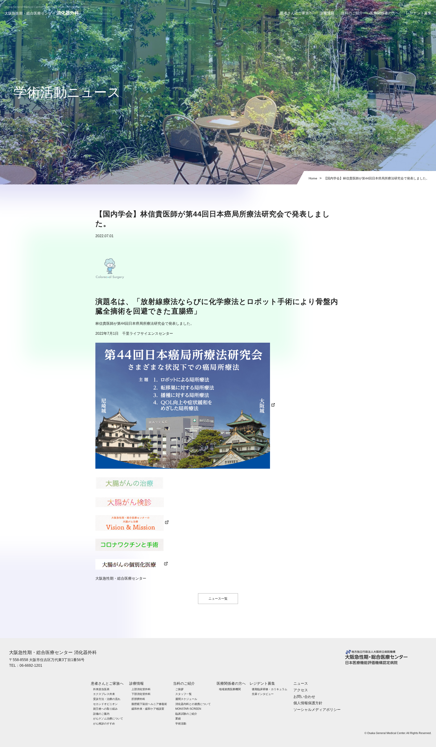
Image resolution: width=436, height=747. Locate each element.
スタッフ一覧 (183, 694)
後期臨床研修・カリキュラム (269, 689)
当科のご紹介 (352, 15)
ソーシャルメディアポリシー (317, 710)
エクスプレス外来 (104, 694)
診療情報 (327, 15)
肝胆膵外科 (138, 699)
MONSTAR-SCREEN (188, 708)
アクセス (300, 690)
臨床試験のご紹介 (186, 713)
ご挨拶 (179, 689)
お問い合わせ (304, 697)
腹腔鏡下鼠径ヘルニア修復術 (149, 704)
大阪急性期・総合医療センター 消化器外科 (53, 652)
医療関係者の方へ (384, 15)
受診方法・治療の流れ (106, 699)
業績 (178, 718)
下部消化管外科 (141, 694)
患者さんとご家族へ (296, 15)
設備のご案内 (101, 713)
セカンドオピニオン (105, 704)
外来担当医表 (101, 689)
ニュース (300, 683)
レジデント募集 (418, 15)
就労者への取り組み (105, 708)
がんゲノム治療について (108, 718)
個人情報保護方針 (307, 703)
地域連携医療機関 (230, 689)
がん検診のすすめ (104, 723)
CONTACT (409, 5)
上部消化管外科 (141, 689)
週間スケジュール (186, 699)
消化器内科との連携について (193, 704)
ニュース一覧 (218, 598)
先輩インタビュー (263, 694)
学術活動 (180, 723)
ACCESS (426, 5)
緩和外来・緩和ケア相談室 (147, 708)
